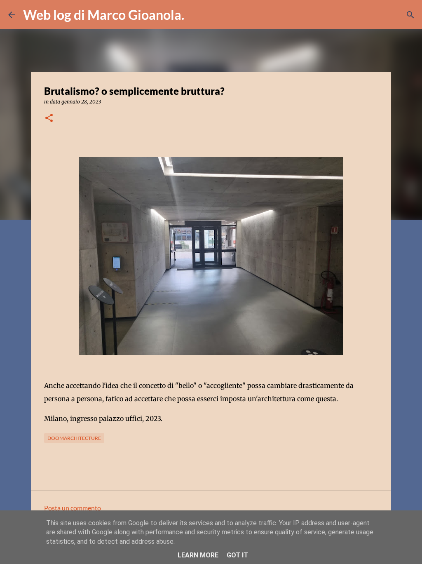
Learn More (198, 555)
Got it (237, 555)
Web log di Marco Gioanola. (103, 15)
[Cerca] (196, 15)
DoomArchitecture (74, 438)
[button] (49, 118)
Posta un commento (72, 508)
